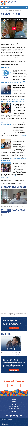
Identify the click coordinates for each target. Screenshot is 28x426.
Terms (14, 404)
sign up (12, 385)
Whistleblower (14, 406)
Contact (14, 411)
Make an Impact (11, 10)
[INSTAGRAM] (10, 415)
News (14, 399)
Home (6, 10)
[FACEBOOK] (14, 415)
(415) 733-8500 (5, 424)
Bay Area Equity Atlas (14, 408)
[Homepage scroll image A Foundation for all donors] (14, 190)
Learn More (14, 370)
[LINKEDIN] (7, 415)
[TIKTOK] (21, 415)
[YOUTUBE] (17, 415)
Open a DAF (14, 328)
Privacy (14, 401)
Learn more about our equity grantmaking (14, 119)
